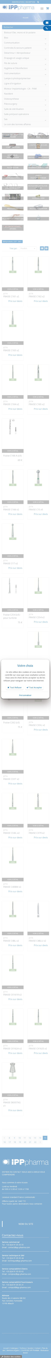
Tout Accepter (35, 687)
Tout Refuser (15, 687)
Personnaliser (25, 695)
